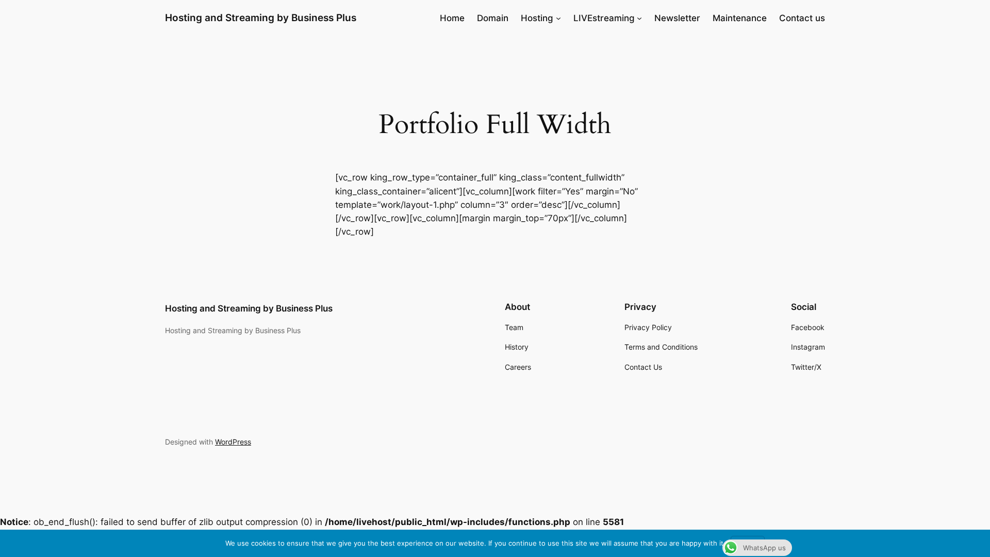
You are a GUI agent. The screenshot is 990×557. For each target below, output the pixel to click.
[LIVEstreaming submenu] (639, 18)
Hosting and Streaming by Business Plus (260, 17)
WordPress (233, 441)
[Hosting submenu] (558, 18)
